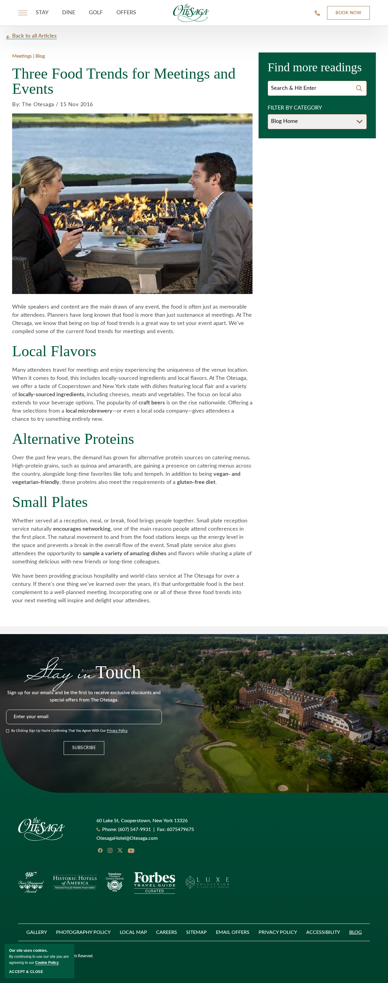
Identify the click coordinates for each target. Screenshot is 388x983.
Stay (42, 12)
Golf (96, 12)
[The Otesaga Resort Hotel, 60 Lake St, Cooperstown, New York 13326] (191, 13)
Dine (68, 12)
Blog (355, 932)
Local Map (133, 932)
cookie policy (47, 963)
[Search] (359, 88)
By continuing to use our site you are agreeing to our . (39, 956)
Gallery (36, 932)
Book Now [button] (344, 15)
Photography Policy (83, 932)
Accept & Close (26, 972)
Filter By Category (295, 108)
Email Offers (232, 932)
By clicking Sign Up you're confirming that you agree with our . (70, 730)
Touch (84, 670)
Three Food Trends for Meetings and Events (124, 81)
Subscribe (84, 748)
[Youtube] (131, 851)
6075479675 (175, 829)
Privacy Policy (117, 730)
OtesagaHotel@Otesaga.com (127, 838)
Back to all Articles (34, 36)
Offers (126, 12)
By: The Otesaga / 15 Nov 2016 (52, 104)
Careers (166, 932)
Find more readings (315, 67)
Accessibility (323, 932)
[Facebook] (100, 850)
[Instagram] (110, 850)
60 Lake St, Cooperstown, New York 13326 (142, 820)
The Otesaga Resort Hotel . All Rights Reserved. (55, 956)
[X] (120, 850)
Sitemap (196, 932)
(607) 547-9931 (134, 829)
